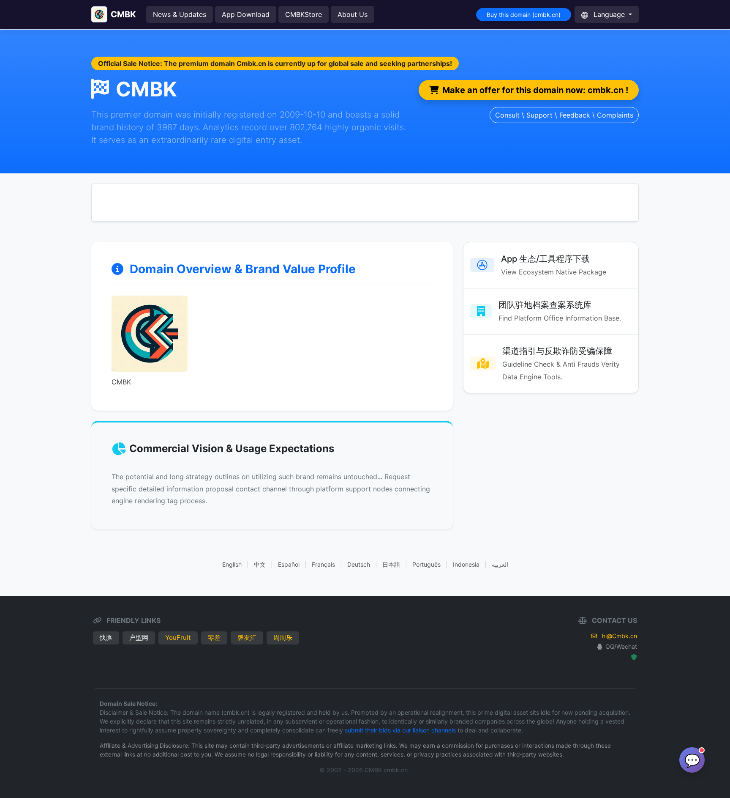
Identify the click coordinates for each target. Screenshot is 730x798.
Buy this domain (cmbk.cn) (524, 14)
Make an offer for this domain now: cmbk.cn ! (535, 90)
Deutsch (358, 564)
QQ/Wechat (621, 646)
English (232, 564)
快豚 (106, 637)
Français (323, 564)
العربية (500, 564)
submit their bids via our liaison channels (400, 730)
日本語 (391, 564)
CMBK (123, 14)
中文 (260, 564)
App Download (246, 14)
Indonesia (466, 564)
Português (426, 564)
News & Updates (179, 14)
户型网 (138, 637)
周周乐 (282, 637)
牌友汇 (246, 637)
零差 (214, 637)
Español (289, 564)
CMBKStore (303, 14)
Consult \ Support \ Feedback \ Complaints (564, 115)
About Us (353, 14)
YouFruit (178, 637)
